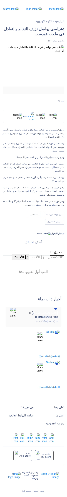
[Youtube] (30, 437)
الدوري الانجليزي (54, 221)
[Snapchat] (16, 437)
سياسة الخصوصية (55, 423)
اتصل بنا (60, 415)
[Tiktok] (22, 437)
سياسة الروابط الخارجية (21, 415)
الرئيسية (59, 21)
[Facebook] (51, 437)
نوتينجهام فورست (54, 214)
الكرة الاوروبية (44, 21)
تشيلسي (34, 214)
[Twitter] (44, 437)
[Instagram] (37, 437)
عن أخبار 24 (27, 407)
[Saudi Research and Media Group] (14, 475)
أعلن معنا (59, 407)
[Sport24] (48, 475)
